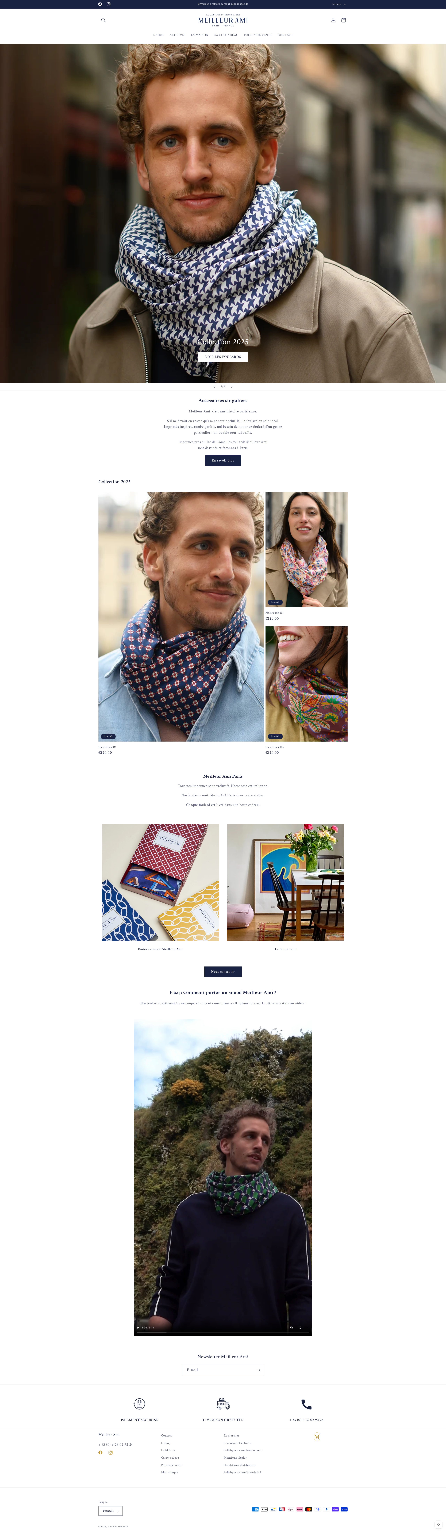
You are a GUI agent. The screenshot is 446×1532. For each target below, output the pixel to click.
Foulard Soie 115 (275, 747)
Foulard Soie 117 (275, 613)
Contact (166, 1436)
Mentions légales (235, 1458)
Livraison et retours (237, 1443)
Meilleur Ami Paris (117, 1526)
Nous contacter (223, 971)
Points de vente (172, 1465)
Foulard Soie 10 (107, 747)
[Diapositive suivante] (232, 387)
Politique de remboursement (243, 1450)
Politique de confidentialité (242, 1472)
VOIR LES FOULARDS (223, 357)
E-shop (166, 1443)
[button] (103, 20)
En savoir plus (223, 460)
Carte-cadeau (170, 1458)
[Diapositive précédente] (214, 387)
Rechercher (231, 1436)
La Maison (168, 1450)
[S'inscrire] (259, 1370)
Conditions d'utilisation (240, 1465)
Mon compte (170, 1472)
